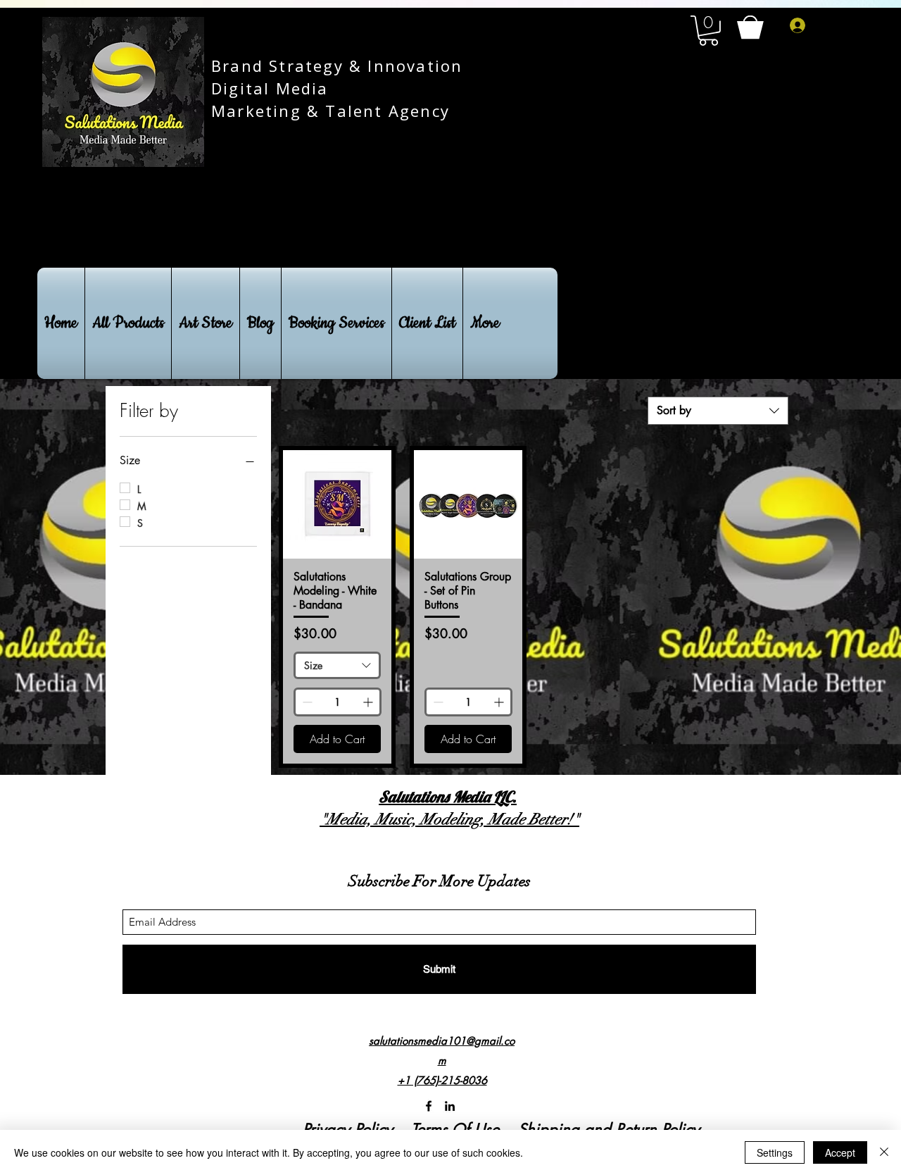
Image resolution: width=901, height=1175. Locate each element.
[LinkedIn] (450, 1106)
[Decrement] (306, 702)
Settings (775, 1152)
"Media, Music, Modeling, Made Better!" (449, 818)
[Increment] (369, 702)
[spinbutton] (337, 702)
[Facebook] (429, 1106)
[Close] (884, 1152)
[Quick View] (337, 504)
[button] (708, 30)
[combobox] (718, 411)
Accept (840, 1152)
